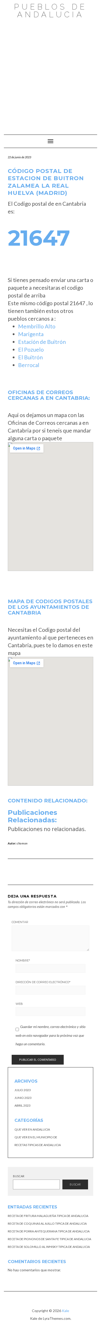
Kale (65, 1310)
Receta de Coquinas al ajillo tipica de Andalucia (47, 1223)
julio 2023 (23, 1090)
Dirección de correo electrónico (43, 982)
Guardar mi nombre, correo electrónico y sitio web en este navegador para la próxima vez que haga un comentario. (50, 1035)
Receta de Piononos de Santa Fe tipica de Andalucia (49, 1239)
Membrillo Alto (36, 326)
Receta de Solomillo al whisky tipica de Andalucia (49, 1247)
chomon (22, 843)
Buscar (18, 1176)
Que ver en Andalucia (32, 1129)
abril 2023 (23, 1105)
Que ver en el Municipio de (36, 1137)
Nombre (23, 960)
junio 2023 (23, 1098)
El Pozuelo (31, 349)
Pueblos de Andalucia (50, 10)
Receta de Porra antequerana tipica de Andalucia (49, 1231)
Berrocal (28, 365)
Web (19, 1004)
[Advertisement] (50, 74)
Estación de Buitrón (42, 341)
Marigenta (31, 334)
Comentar (20, 922)
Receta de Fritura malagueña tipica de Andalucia (48, 1216)
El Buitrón (30, 357)
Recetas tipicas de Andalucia (38, 1145)
